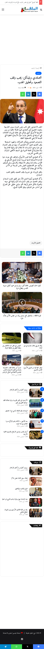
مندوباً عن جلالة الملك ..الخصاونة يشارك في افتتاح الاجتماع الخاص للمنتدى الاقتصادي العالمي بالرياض (11, 370)
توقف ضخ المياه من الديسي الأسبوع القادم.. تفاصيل (33, 368)
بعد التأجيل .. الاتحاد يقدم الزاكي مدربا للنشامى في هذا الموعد (16, 422)
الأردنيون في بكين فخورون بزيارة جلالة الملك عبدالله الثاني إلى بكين (15, 401)
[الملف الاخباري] (28, 9)
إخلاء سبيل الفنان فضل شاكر (19, 478)
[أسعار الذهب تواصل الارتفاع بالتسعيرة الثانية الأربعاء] (35, 435)
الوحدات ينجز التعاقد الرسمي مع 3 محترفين (16, 410)
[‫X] (34, 94)
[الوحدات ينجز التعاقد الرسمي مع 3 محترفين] (35, 414)
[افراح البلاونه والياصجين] (35, 491)
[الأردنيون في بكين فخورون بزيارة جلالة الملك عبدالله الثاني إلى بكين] (35, 403)
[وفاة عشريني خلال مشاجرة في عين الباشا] (32, 338)
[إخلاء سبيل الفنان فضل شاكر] (35, 481)
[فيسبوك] (39, 94)
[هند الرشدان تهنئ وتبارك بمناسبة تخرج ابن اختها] (35, 502)
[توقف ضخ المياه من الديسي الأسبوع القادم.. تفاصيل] (32, 359)
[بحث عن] (41, 10)
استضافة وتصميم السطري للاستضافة (12, 633)
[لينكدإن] (28, 94)
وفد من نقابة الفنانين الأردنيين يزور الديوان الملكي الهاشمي (15, 511)
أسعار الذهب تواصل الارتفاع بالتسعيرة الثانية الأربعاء (15, 433)
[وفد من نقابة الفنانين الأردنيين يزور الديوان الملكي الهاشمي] (35, 513)
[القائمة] (3, 10)
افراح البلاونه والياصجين (21, 488)
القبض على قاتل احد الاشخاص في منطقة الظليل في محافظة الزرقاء (12, 346)
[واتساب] (22, 94)
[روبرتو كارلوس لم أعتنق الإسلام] (35, 393)
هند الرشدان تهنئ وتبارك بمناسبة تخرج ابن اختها (14, 499)
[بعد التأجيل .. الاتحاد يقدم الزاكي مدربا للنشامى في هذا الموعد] (35, 424)
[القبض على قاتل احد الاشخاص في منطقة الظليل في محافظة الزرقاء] (11, 338)
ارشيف (33, 68)
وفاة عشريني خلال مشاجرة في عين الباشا (33, 346)
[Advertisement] (22, 39)
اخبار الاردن (35, 243)
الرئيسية (38, 68)
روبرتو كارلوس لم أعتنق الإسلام (18, 389)
